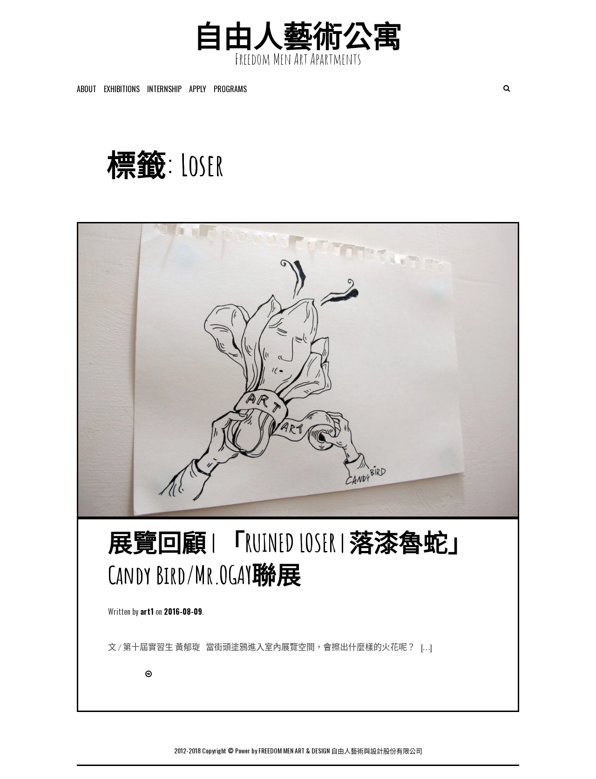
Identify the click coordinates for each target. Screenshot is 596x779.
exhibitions (122, 88)
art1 (147, 611)
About (86, 88)
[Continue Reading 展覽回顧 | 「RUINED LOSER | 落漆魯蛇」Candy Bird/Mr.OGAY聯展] (147, 673)
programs (230, 88)
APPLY (197, 88)
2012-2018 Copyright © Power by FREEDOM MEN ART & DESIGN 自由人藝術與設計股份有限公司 (298, 750)
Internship (164, 88)
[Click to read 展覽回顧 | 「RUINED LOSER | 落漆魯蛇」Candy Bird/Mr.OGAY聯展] (298, 514)
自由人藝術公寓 (298, 35)
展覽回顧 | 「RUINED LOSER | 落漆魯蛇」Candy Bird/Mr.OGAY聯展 (290, 558)
